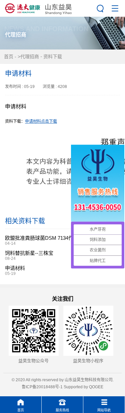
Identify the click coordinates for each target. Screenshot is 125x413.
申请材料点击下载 (41, 121)
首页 (8, 56)
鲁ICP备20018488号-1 (42, 387)
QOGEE (96, 387)
